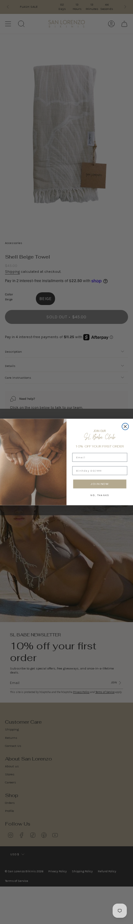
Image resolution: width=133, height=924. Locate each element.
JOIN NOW (100, 484)
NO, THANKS (99, 494)
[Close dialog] (125, 426)
